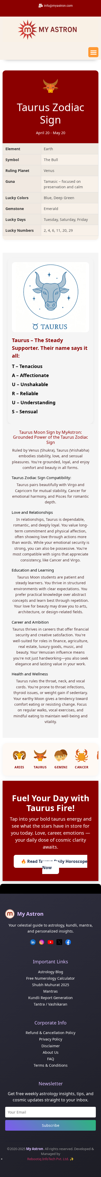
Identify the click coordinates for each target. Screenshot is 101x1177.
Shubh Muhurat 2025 (50, 984)
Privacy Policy (50, 1039)
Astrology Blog (50, 971)
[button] (93, 52)
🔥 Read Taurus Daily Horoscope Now (54, 864)
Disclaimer (50, 1045)
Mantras (50, 991)
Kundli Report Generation (50, 997)
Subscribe (50, 1125)
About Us (51, 1052)
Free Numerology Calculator (50, 978)
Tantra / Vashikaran (50, 1004)
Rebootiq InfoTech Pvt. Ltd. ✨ (50, 1159)
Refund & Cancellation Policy (50, 1032)
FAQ (50, 1058)
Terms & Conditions (51, 1065)
